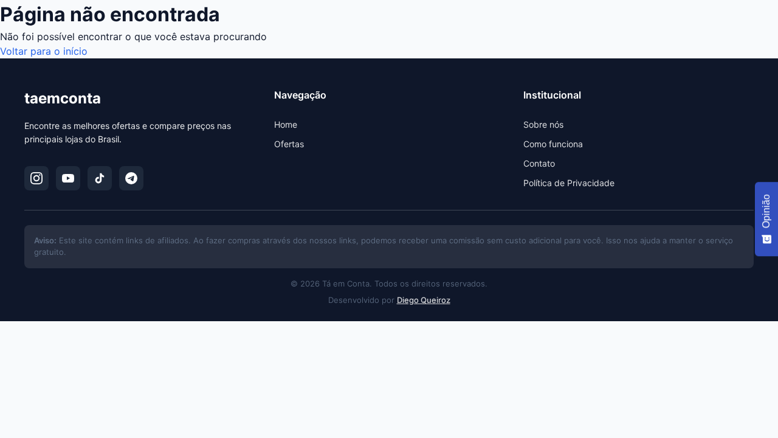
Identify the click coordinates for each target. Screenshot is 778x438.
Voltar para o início (44, 51)
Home (285, 124)
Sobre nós (543, 124)
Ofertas (289, 144)
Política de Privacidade (568, 183)
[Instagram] (36, 178)
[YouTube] (68, 178)
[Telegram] (131, 178)
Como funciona (553, 144)
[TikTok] (100, 178)
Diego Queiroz (423, 300)
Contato (539, 163)
